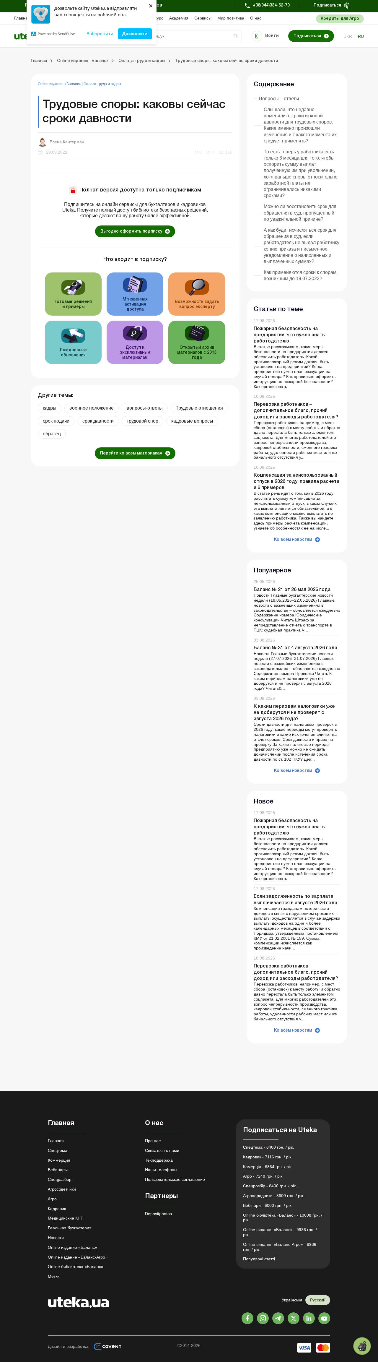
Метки (54, 1276)
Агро (52, 1199)
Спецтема (57, 1150)
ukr (347, 36)
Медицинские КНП (66, 1218)
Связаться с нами (162, 1150)
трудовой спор (142, 420)
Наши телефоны (161, 1169)
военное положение (91, 407)
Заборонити (100, 33)
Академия (178, 18)
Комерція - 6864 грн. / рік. (268, 1166)
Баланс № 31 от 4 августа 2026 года (295, 648)
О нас (255, 18)
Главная (22, 18)
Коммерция (59, 1160)
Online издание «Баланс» (60, 84)
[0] (362, 1346)
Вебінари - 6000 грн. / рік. (267, 1205)
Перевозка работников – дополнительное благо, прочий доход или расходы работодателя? (296, 410)
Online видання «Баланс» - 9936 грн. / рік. (280, 1232)
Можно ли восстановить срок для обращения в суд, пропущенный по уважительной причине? (300, 212)
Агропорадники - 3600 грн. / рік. (273, 1195)
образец (52, 433)
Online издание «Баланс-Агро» (77, 1257)
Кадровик (57, 1208)
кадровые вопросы (192, 420)
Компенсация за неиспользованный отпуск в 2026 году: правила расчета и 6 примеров (296, 481)
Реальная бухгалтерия (70, 1227)
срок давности (98, 420)
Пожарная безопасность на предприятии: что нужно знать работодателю (289, 335)
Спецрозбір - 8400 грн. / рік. (270, 1186)
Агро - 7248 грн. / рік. (263, 1176)
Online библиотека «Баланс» (75, 1266)
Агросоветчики (62, 1189)
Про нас (153, 1140)
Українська (292, 1300)
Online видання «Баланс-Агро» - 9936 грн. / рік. (279, 1247)
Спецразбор (59, 1179)
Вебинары (58, 1169)
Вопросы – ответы (279, 98)
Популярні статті (259, 1259)
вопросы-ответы (145, 407)
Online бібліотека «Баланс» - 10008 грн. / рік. (282, 1218)
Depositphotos (158, 1213)
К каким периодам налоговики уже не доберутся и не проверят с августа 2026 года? (294, 712)
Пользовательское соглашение (175, 1179)
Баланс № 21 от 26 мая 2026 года (292, 590)
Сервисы (202, 18)
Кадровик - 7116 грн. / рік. (267, 1157)
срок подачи (56, 420)
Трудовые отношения (199, 407)
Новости (56, 1237)
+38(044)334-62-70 (271, 5)
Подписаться (327, 5)
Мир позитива (230, 18)
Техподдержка (159, 1160)
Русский (317, 1300)
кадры (49, 407)
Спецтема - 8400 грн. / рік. (268, 1147)
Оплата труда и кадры (102, 84)
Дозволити (135, 33)
